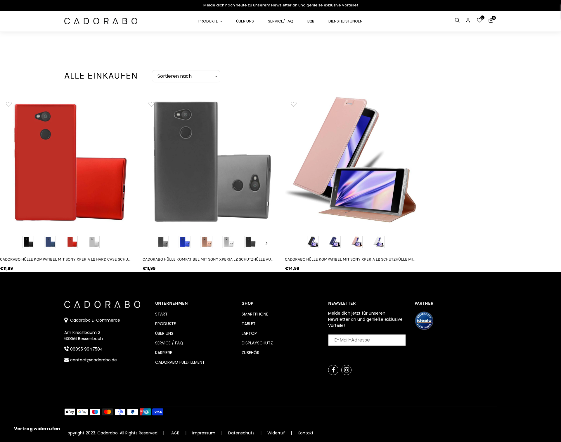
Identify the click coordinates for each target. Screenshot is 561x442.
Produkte (165, 324)
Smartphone (255, 314)
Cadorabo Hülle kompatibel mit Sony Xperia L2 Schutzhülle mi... (350, 259)
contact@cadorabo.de (93, 360)
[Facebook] (333, 370)
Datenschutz (242, 433)
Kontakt (306, 433)
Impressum (204, 433)
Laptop (249, 333)
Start (161, 314)
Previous (152, 243)
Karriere (163, 353)
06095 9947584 (86, 349)
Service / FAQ (169, 343)
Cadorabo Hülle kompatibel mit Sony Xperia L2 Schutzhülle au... (208, 259)
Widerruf (276, 433)
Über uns (164, 333)
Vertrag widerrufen (37, 429)
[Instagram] (346, 370)
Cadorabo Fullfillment (180, 362)
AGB (175, 433)
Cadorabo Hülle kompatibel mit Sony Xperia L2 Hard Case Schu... (65, 259)
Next (266, 243)
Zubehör (250, 353)
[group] (67, 162)
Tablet (249, 324)
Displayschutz (257, 343)
